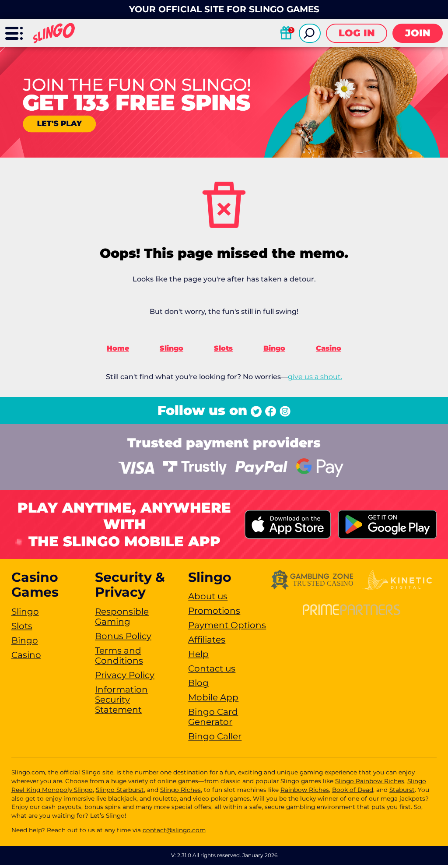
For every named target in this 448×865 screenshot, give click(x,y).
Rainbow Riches (304, 789)
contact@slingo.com (174, 829)
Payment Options (227, 625)
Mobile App (213, 697)
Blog (198, 683)
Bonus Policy (123, 636)
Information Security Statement (121, 699)
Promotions (214, 610)
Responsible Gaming (122, 616)
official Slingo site (86, 772)
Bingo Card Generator (213, 717)
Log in (357, 33)
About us (208, 596)
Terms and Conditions (119, 655)
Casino (328, 348)
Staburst (402, 789)
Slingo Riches (180, 789)
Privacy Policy (124, 675)
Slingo (171, 348)
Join (417, 33)
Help (198, 654)
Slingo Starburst (120, 789)
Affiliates (206, 639)
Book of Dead (352, 789)
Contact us (211, 668)
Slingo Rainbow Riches (369, 780)
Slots (223, 348)
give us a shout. (315, 377)
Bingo (274, 348)
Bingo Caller (215, 736)
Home (118, 348)
